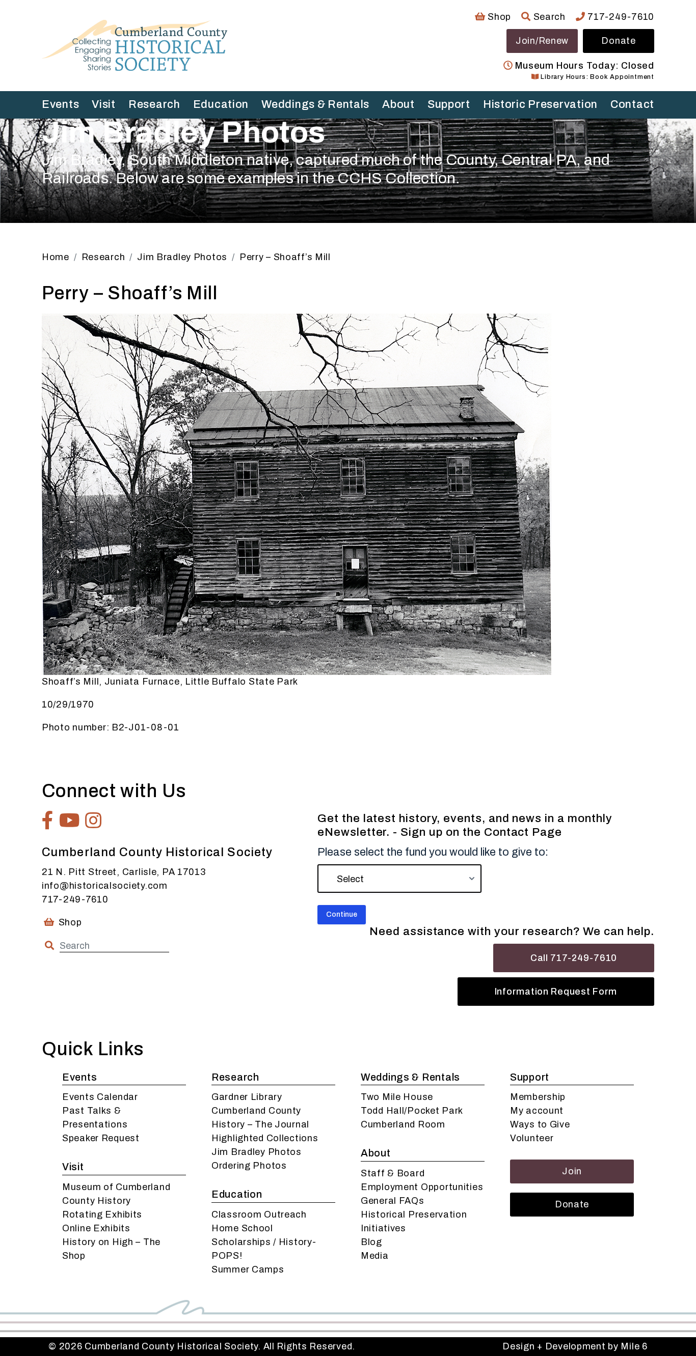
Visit (104, 104)
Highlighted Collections (264, 1138)
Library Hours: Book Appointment (596, 76)
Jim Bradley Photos (256, 1152)
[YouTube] (70, 820)
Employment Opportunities (422, 1187)
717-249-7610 (619, 17)
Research (154, 104)
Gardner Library (246, 1097)
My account (537, 1111)
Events (60, 104)
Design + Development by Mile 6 (575, 1346)
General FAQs (392, 1201)
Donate (618, 41)
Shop (498, 17)
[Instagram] (93, 820)
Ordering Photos (249, 1166)
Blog (371, 1242)
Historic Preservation (540, 104)
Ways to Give (540, 1124)
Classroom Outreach (259, 1214)
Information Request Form (556, 991)
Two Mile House (397, 1097)
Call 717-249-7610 (573, 958)
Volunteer (531, 1138)
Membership (538, 1097)
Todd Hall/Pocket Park (412, 1111)
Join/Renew (542, 41)
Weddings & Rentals (315, 104)
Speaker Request (101, 1138)
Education (221, 104)
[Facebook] (48, 820)
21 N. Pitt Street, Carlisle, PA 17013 (124, 872)
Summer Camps (247, 1269)
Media (375, 1256)
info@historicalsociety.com (105, 886)
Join (572, 1171)
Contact (632, 104)
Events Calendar (100, 1097)
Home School (242, 1228)
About (398, 104)
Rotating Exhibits (102, 1214)
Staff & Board (392, 1173)
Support (448, 104)
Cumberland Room (403, 1124)
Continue (341, 914)
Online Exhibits (96, 1228)
